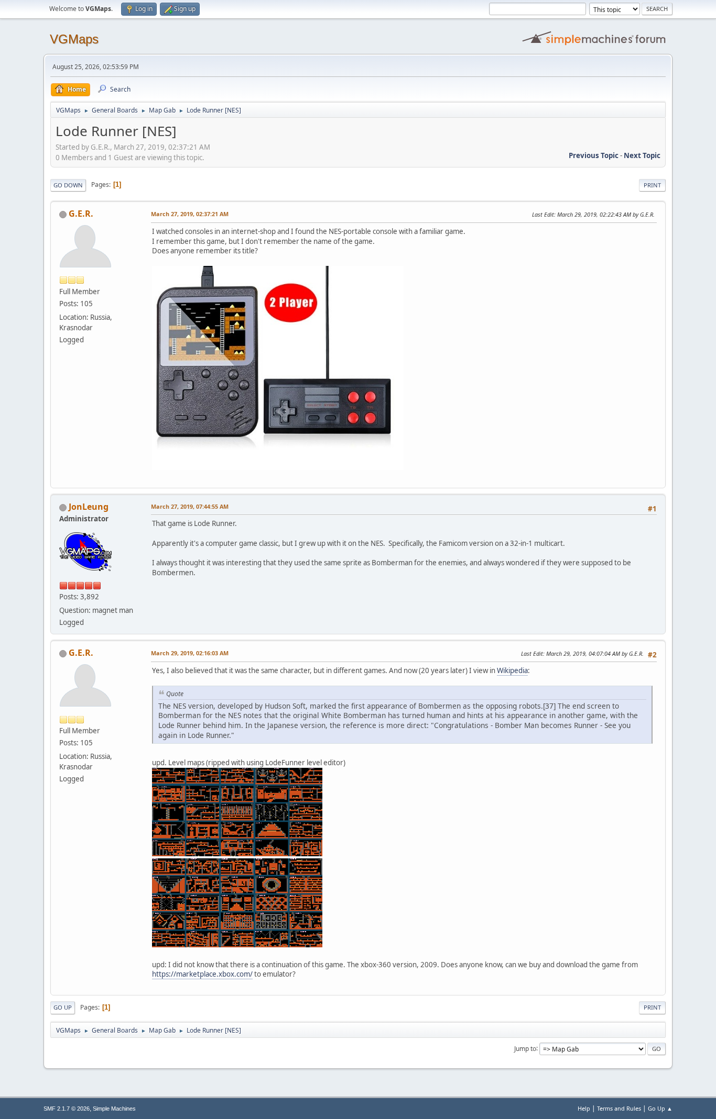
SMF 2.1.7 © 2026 (67, 1108)
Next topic (642, 155)
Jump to (525, 1048)
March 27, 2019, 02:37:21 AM (190, 214)
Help (584, 1108)
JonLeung (89, 506)
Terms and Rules (619, 1108)
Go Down (68, 185)
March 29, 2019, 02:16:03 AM (190, 653)
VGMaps (74, 39)
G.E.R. (81, 213)
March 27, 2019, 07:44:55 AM (190, 506)
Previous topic (594, 155)
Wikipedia (512, 670)
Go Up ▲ (660, 1108)
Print (652, 185)
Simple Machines (114, 1108)
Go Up (62, 1007)
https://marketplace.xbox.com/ (202, 974)
